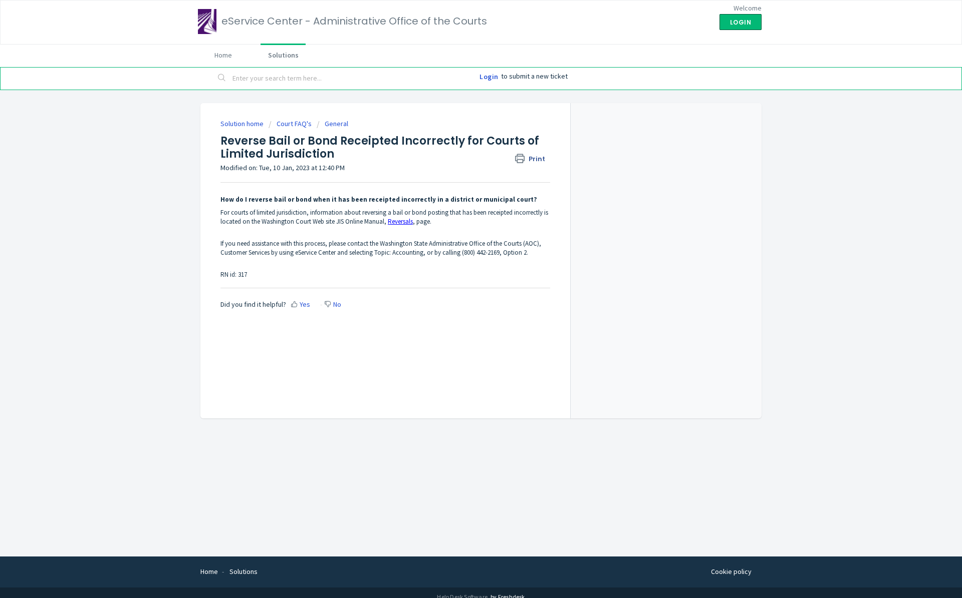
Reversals (400, 221)
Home (223, 55)
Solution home (242, 123)
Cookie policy (731, 571)
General (336, 123)
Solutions (283, 55)
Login (489, 76)
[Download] (462, 168)
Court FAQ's (294, 123)
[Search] (221, 79)
